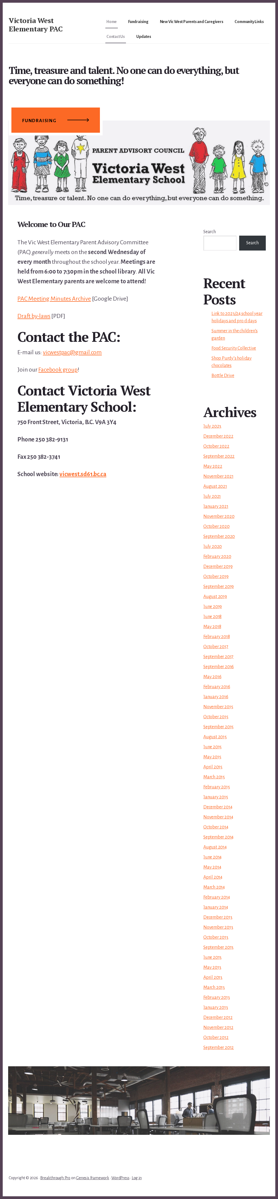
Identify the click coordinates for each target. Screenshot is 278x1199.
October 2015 (215, 716)
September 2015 (218, 726)
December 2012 (217, 1017)
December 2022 (218, 436)
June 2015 (212, 747)
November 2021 (218, 476)
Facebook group (57, 369)
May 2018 (212, 626)
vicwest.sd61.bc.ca (82, 474)
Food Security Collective (233, 348)
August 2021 (215, 486)
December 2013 (217, 917)
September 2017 (218, 656)
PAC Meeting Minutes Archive (54, 298)
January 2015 (215, 797)
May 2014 (212, 867)
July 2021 (212, 496)
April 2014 (212, 877)
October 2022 (216, 446)
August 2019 (215, 596)
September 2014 (218, 837)
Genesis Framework (92, 1178)
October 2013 (215, 937)
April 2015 (212, 767)
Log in (137, 1178)
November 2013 (218, 927)
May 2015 (212, 757)
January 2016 (215, 696)
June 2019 (212, 606)
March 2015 (214, 777)
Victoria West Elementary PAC (35, 24)
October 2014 (215, 827)
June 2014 (212, 857)
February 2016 (216, 686)
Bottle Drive (222, 375)
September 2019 (218, 586)
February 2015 (216, 787)
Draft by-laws (33, 316)
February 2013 (216, 997)
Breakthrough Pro (55, 1178)
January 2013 (215, 1007)
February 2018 (216, 636)
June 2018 (212, 616)
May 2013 (212, 967)
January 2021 (215, 506)
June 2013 (212, 957)
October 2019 (216, 576)
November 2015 (218, 706)
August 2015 (215, 737)
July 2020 (212, 546)
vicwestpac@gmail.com (72, 352)
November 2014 (218, 817)
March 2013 (214, 987)
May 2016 (212, 676)
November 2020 (218, 516)
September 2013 (218, 947)
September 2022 (219, 456)
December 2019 (217, 566)
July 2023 (212, 426)
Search (209, 231)
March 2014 (214, 887)
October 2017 (215, 646)
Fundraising (39, 120)
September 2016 (218, 666)
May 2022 (212, 466)
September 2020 (219, 536)
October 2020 (216, 526)
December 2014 (217, 807)
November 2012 (218, 1027)
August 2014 (215, 847)
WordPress (120, 1178)
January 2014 (215, 907)
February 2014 (216, 897)
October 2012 (216, 1037)
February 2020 (217, 556)
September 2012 (218, 1047)
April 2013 (212, 977)
